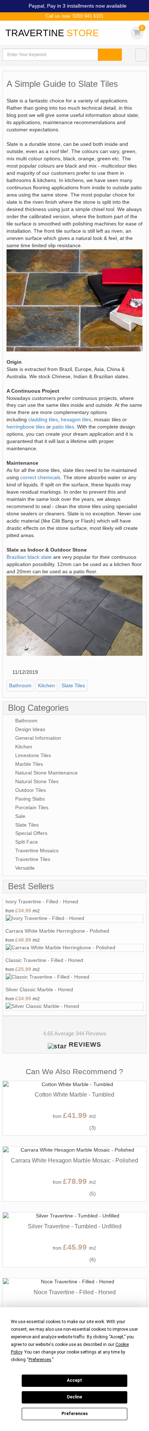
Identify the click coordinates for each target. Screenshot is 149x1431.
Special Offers (31, 833)
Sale (20, 816)
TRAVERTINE (52, 33)
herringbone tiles (26, 427)
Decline (74, 1397)
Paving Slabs (30, 799)
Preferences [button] (40, 1359)
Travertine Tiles (32, 859)
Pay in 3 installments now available (87, 6)
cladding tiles (43, 419)
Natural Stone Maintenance (46, 773)
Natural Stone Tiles (37, 781)
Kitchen (46, 685)
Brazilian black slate (29, 557)
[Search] (110, 54)
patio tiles (63, 427)
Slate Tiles (73, 685)
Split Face (26, 842)
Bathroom (20, 685)
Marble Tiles (29, 764)
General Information (38, 738)
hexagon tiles (76, 419)
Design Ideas (30, 729)
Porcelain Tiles (31, 807)
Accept (74, 1380)
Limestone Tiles (33, 755)
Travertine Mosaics (37, 850)
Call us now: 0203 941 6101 (74, 16)
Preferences (74, 1413)
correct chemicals (40, 477)
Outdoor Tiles (30, 790)
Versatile (25, 868)
